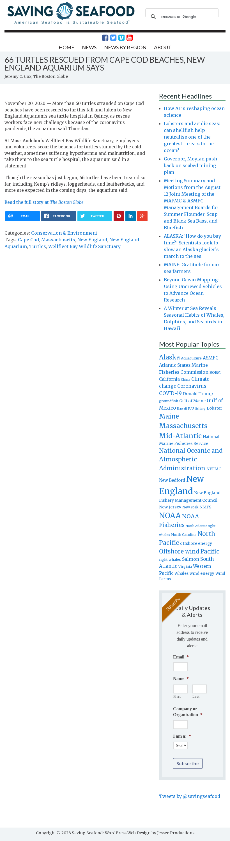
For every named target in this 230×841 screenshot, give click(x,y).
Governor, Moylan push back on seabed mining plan (190, 165)
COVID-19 (170, 393)
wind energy (202, 573)
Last (196, 696)
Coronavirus (191, 386)
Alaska (169, 357)
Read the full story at (44, 202)
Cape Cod (28, 239)
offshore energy (196, 543)
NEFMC (213, 468)
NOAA (170, 515)
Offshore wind (179, 551)
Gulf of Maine (192, 400)
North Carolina (183, 534)
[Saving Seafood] (70, 23)
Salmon (190, 559)
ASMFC (211, 358)
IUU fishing (197, 408)
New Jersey (170, 507)
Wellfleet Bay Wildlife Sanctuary (84, 246)
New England (92, 239)
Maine (169, 416)
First (177, 696)
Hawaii (182, 408)
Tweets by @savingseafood (189, 796)
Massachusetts (58, 239)
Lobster (214, 408)
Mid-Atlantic (180, 436)
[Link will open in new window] (102, 37)
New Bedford (172, 480)
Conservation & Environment (64, 233)
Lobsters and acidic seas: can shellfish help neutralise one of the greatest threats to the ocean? (192, 137)
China (185, 380)
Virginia (185, 567)
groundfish (168, 401)
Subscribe (188, 763)
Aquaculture (191, 358)
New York (190, 507)
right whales (170, 559)
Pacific (209, 551)
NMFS (205, 507)
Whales (181, 573)
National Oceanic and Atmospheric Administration (190, 459)
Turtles (37, 246)
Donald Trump (198, 393)
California (169, 379)
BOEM (215, 372)
